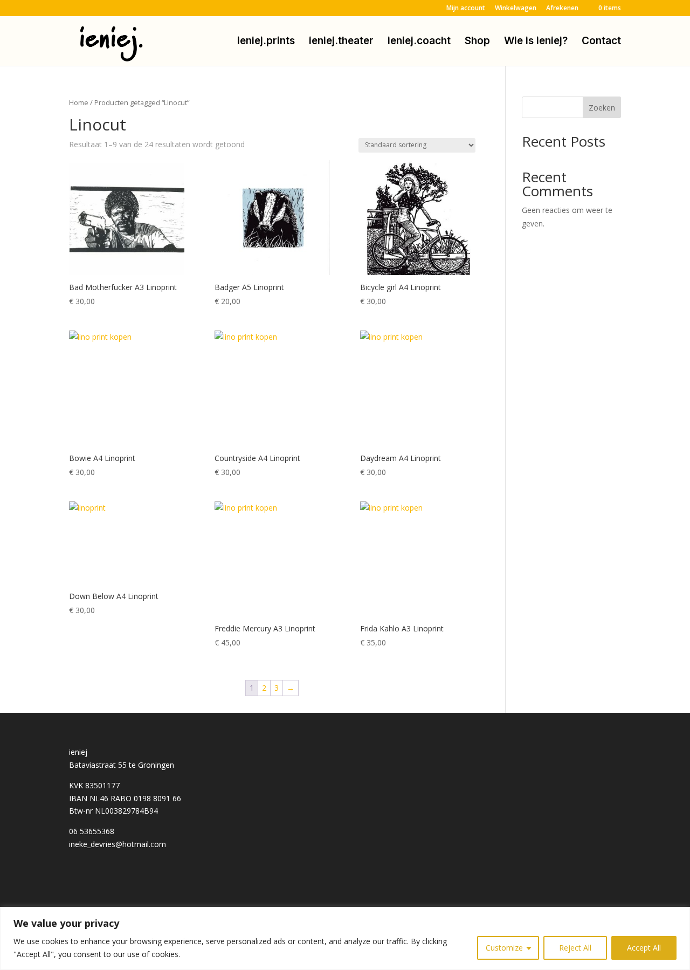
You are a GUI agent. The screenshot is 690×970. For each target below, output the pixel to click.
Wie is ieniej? (536, 42)
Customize (504, 948)
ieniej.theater (341, 42)
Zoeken (602, 107)
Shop (477, 42)
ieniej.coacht (419, 42)
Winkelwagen (515, 8)
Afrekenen (562, 8)
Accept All (644, 948)
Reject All (575, 948)
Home (78, 102)
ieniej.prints (266, 42)
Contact (601, 42)
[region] (345, 938)
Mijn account (465, 8)
